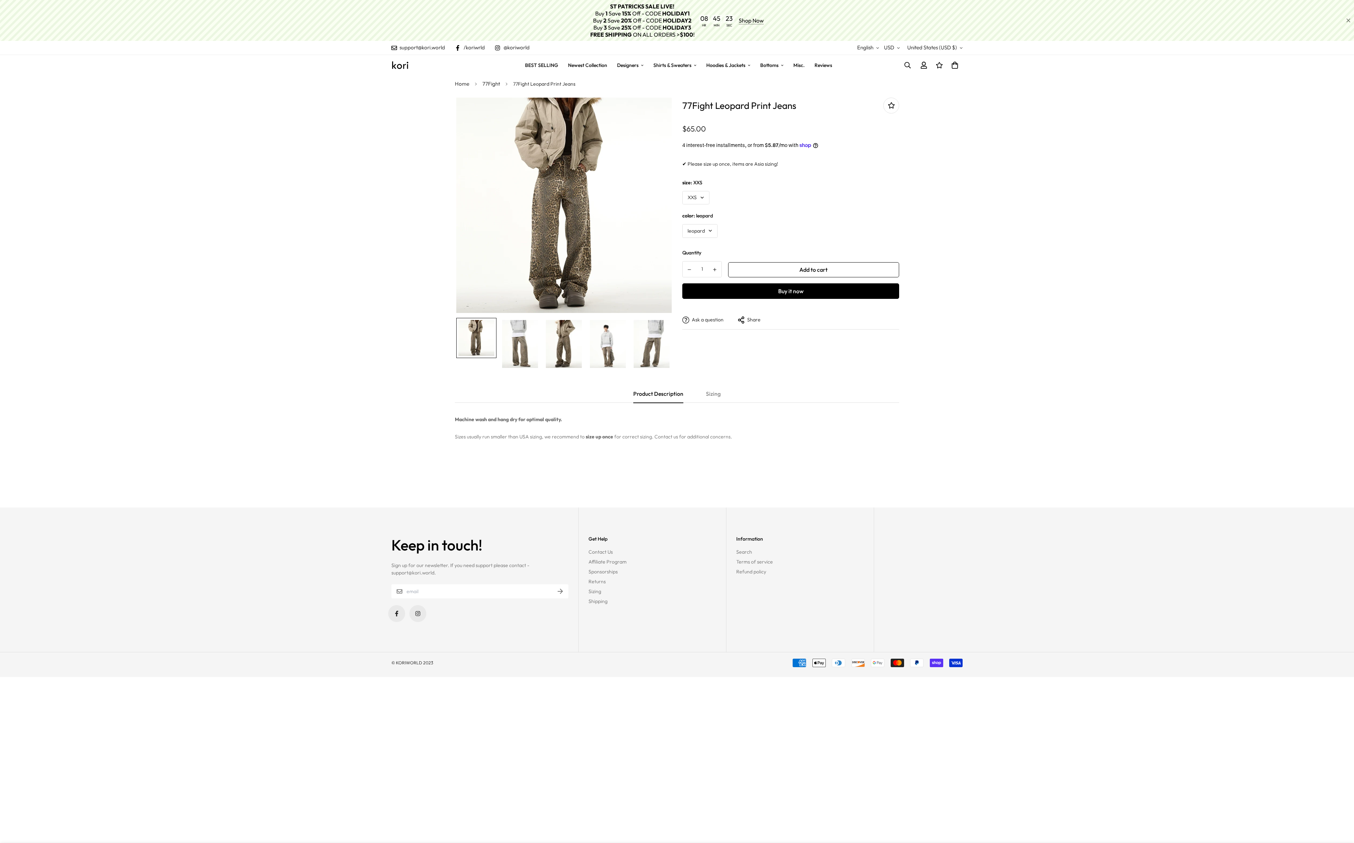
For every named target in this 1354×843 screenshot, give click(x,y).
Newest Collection (587, 65)
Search (744, 552)
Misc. (799, 65)
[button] (953, 65)
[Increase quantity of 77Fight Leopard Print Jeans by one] (715, 269)
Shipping (598, 601)
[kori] (400, 65)
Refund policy (751, 571)
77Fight (491, 83)
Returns (597, 581)
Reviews (823, 65)
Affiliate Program (607, 562)
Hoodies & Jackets (725, 65)
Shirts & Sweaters (672, 65)
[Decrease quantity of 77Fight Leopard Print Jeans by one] (689, 269)
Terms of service (754, 562)
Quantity (691, 253)
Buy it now (791, 291)
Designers (628, 65)
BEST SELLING (541, 65)
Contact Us (600, 552)
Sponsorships (603, 571)
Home (462, 83)
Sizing (594, 591)
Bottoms (769, 65)
